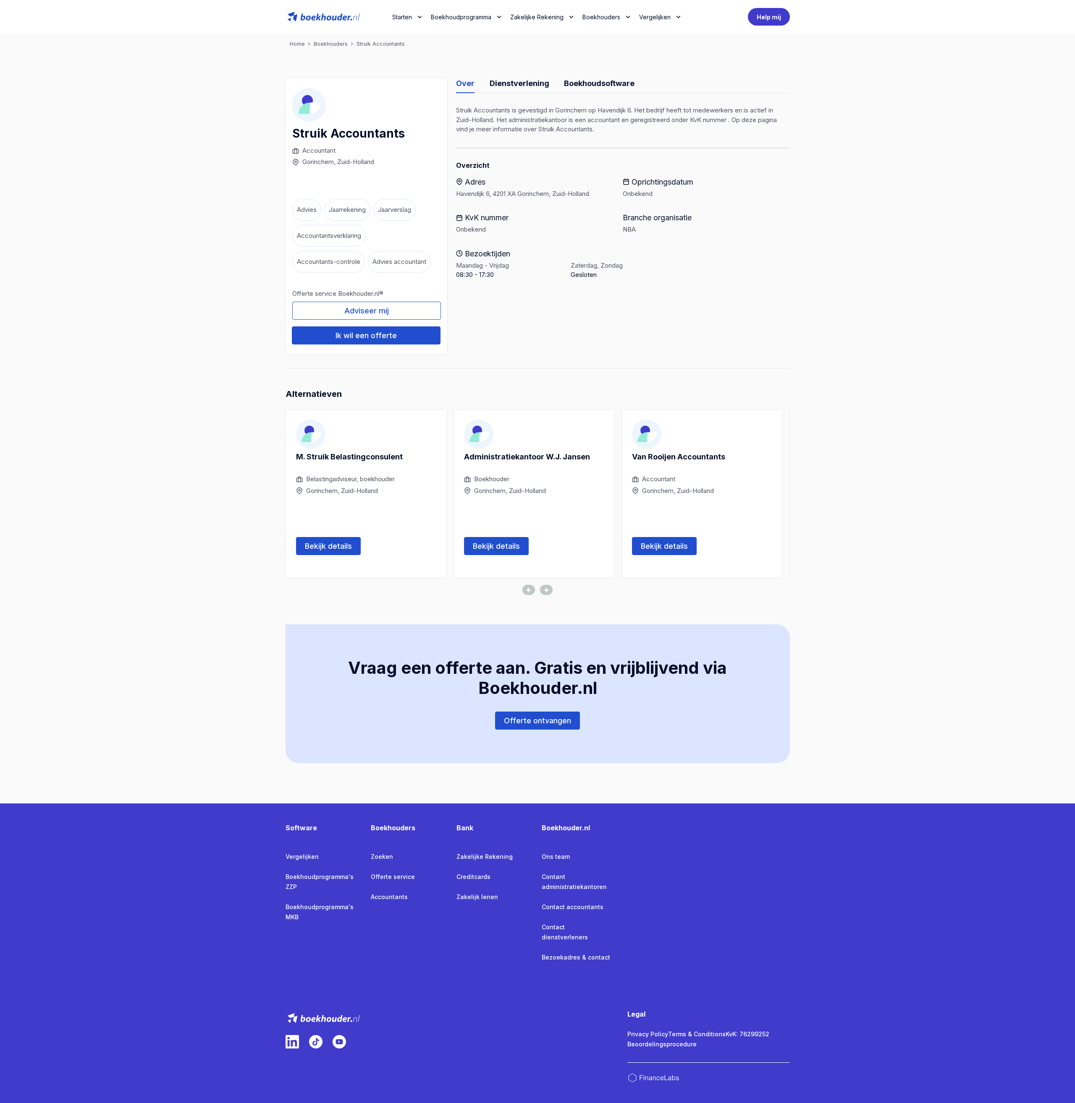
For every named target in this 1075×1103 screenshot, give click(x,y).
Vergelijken (302, 856)
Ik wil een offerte (366, 335)
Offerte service (393, 876)
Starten (402, 17)
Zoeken (382, 856)
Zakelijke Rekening (537, 17)
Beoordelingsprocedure (662, 1044)
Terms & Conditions (697, 1034)
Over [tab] (465, 83)
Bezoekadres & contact (576, 957)
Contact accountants (572, 906)
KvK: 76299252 (747, 1034)
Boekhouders (601, 17)
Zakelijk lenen (477, 896)
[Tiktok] (315, 1041)
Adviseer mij (366, 310)
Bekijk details (328, 546)
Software (301, 828)
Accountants (389, 896)
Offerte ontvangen (537, 720)
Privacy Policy (647, 1034)
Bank (464, 828)
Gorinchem (318, 162)
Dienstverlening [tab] (519, 83)
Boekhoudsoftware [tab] (599, 83)
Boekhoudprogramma (461, 17)
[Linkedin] (292, 1041)
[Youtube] (339, 1041)
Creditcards (473, 876)
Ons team (556, 856)
